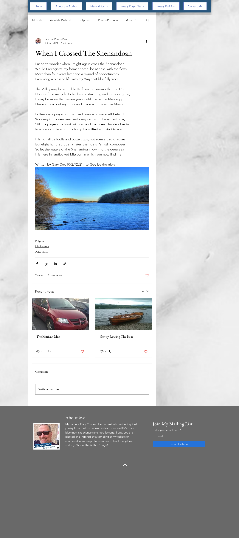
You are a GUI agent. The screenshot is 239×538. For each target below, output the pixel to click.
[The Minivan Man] (60, 314)
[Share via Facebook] (37, 264)
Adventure (41, 251)
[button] (147, 19)
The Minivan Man (48, 336)
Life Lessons (42, 246)
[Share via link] (64, 264)
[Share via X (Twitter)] (46, 264)
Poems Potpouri (108, 20)
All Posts (37, 20)
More (128, 20)
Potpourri (85, 20)
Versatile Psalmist (60, 20)
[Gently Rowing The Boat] (123, 314)
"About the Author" (87, 445)
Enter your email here (166, 430)
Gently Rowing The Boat (116, 336)
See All (145, 291)
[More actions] (146, 41)
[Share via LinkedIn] (55, 264)
